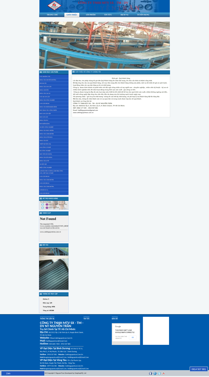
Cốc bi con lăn (45, 96)
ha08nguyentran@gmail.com (88, 110)
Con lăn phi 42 (44, 183)
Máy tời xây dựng (46, 154)
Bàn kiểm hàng (45, 123)
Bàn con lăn (44, 117)
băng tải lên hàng (46, 157)
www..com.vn (83, 112)
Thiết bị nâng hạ (45, 144)
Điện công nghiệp (46, 167)
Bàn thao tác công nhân (48, 110)
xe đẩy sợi (43, 164)
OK (133, 337)
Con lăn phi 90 (44, 193)
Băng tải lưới (44, 160)
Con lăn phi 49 (44, 176)
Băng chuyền (44, 90)
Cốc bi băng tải (45, 76)
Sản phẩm (90, 15)
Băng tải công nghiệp (47, 100)
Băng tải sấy (44, 140)
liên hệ (45, 19)
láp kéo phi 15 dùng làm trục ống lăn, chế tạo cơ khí (51, 172)
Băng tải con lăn (45, 86)
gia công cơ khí (45, 147)
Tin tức (108, 15)
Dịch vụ (124, 15)
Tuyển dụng (143, 15)
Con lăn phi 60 (44, 103)
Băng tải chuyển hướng (48, 80)
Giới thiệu (72, 15)
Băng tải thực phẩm (46, 130)
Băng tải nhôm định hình (48, 107)
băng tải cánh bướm (47, 179)
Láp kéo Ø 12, (44, 190)
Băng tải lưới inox (46, 137)
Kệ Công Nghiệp (45, 150)
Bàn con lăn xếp (45, 113)
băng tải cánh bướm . (47, 186)
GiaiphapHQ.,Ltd (80, 373)
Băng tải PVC (44, 120)
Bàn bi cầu (43, 83)
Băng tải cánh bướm (47, 133)
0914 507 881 (199, 369)
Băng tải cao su (45, 93)
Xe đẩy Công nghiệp (46, 127)
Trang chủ (52, 15)
